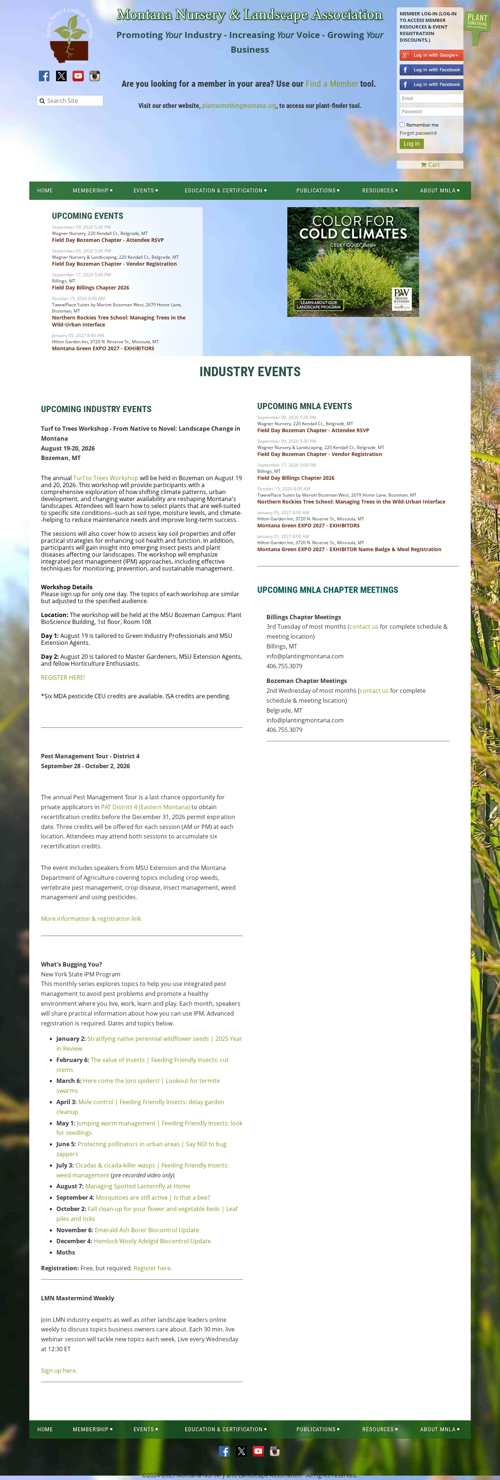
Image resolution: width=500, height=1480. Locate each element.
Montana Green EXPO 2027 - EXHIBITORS (103, 348)
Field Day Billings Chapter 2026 (90, 287)
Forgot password (418, 133)
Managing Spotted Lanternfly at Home (137, 1186)
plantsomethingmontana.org (239, 105)
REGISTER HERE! (63, 677)
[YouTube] (78, 76)
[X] (61, 76)
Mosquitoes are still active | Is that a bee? (153, 1197)
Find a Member (332, 84)
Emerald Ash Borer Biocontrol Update (147, 1230)
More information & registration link (91, 919)
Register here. (153, 1268)
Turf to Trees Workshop (105, 478)
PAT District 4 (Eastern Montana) (145, 807)
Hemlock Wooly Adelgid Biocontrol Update (152, 1241)
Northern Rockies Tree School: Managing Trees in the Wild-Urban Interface (351, 501)
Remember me (422, 125)
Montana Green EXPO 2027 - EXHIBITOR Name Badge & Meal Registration (349, 549)
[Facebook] (45, 76)
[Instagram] (95, 76)
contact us (364, 627)
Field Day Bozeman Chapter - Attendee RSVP (108, 239)
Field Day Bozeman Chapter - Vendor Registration (114, 263)
